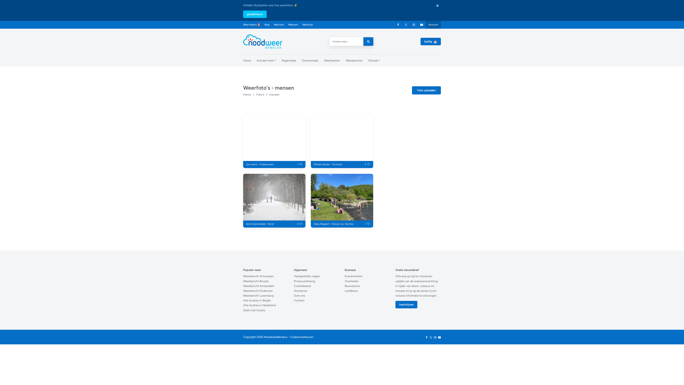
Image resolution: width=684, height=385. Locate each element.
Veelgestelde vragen (307, 276)
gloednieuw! (255, 14)
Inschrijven (406, 304)
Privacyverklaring (304, 281)
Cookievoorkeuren (302, 337)
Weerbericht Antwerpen (258, 276)
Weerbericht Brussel (256, 281)
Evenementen (353, 276)
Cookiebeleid (302, 286)
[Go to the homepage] (262, 41)
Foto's (260, 94)
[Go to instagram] (414, 25)
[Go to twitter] (406, 25)
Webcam (293, 24)
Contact (299, 300)
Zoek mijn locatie (254, 310)
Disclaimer (300, 290)
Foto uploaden (426, 90)
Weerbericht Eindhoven (258, 290)
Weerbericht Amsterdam (258, 286)
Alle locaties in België (257, 300)
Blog (267, 24)
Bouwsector (352, 286)
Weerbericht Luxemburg (258, 295)
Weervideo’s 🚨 (251, 24)
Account (433, 24)
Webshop (307, 24)
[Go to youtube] (422, 25)
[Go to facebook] (398, 25)
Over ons (299, 295)
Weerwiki (279, 24)
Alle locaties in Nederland (259, 305)
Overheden (352, 281)
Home (247, 94)
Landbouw (351, 290)
